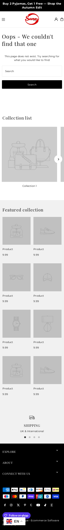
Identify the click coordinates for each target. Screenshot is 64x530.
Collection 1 (29, 186)
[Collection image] (29, 154)
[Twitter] (18, 505)
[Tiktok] (45, 505)
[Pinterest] (25, 505)
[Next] (58, 159)
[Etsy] (52, 505)
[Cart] (61, 19)
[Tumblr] (31, 505)
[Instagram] (11, 505)
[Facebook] (5, 505)
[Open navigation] (12, 19)
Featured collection (22, 209)
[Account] (56, 19)
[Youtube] (38, 505)
